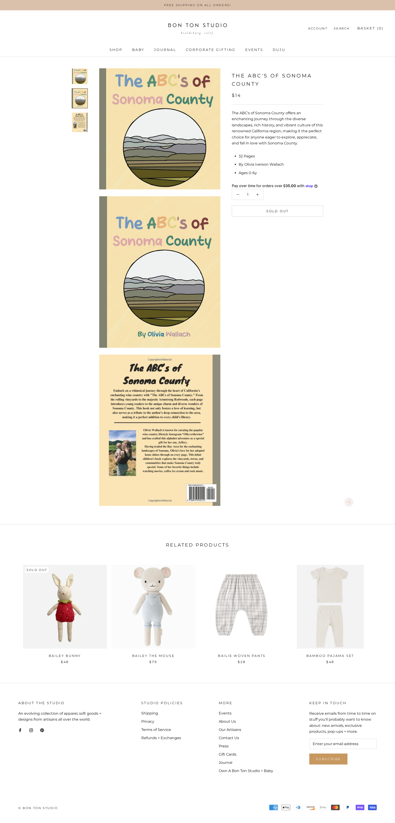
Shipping (149, 713)
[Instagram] (31, 730)
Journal (165, 50)
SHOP (116, 50)
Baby (138, 50)
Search (342, 28)
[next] (381, 610)
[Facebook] (20, 730)
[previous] (14, 610)
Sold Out (277, 211)
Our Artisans (230, 729)
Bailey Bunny (65, 656)
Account (317, 28)
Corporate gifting (211, 50)
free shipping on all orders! (197, 5)
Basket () (370, 28)
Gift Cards (227, 754)
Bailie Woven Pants (242, 656)
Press (224, 746)
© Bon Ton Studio (38, 808)
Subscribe (328, 759)
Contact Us (229, 738)
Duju (279, 50)
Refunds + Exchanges (161, 738)
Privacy (147, 721)
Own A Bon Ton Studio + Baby (246, 771)
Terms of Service (156, 729)
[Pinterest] (42, 730)
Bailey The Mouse (153, 656)
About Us (227, 721)
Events (254, 50)
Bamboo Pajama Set (330, 656)
